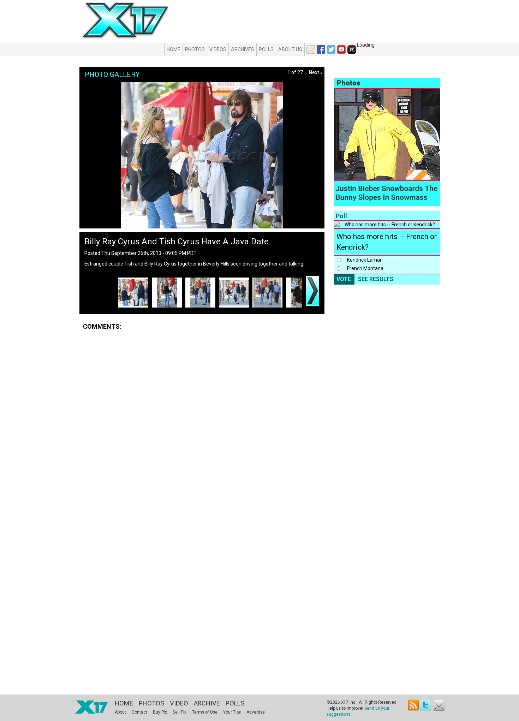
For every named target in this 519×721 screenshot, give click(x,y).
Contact (139, 712)
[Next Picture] (312, 291)
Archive (207, 703)
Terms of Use (204, 712)
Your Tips (232, 712)
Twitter (426, 705)
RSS (413, 705)
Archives (242, 49)
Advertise (255, 712)
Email (439, 705)
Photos (195, 49)
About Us (290, 49)
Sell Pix (179, 712)
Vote (343, 279)
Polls (266, 49)
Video (179, 703)
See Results (375, 279)
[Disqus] (202, 425)
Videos (217, 49)
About (120, 712)
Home (173, 49)
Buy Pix (160, 712)
